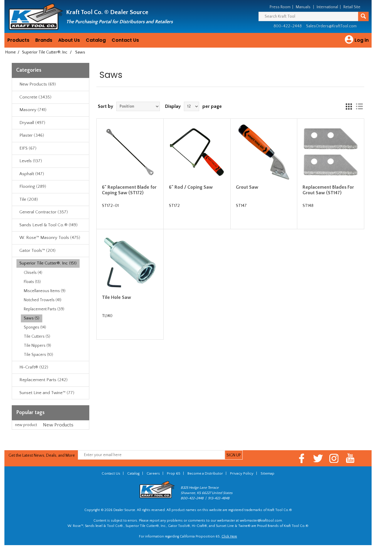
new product (26, 425)
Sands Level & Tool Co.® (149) (48, 224)
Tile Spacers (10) (38, 354)
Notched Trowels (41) (42, 300)
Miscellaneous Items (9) (45, 291)
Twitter (318, 458)
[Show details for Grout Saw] (264, 152)
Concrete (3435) (35, 97)
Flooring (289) (32, 186)
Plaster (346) (31, 135)
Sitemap (267, 473)
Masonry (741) (32, 109)
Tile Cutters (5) (37, 336)
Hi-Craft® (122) (33, 367)
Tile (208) (28, 199)
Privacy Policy (242, 473)
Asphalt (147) (31, 173)
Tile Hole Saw (116, 297)
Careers (153, 473)
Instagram (334, 458)
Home (10, 52)
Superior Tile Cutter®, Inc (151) (48, 263)
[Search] (363, 16)
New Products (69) (37, 84)
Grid (348, 106)
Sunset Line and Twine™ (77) (46, 392)
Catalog (96, 40)
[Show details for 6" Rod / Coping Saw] (197, 152)
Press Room (280, 7)
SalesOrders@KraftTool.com (331, 26)
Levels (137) (30, 160)
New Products (58, 425)
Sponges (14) (35, 327)
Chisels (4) (33, 272)
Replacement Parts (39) (44, 309)
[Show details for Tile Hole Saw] (130, 262)
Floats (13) (32, 281)
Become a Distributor (205, 473)
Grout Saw (247, 187)
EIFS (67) (27, 148)
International (327, 7)
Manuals (303, 7)
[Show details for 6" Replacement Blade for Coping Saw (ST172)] (130, 152)
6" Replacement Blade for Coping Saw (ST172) (129, 190)
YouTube (350, 458)
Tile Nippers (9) (37, 345)
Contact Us (125, 40)
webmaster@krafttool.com (261, 520)
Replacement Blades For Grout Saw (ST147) (328, 190)
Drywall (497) (32, 122)
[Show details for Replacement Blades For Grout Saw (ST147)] (330, 152)
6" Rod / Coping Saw (191, 187)
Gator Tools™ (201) (37, 250)
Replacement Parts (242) (43, 379)
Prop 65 (173, 473)
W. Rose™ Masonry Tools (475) (49, 237)
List (359, 106)
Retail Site (351, 7)
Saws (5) (31, 318)
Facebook (301, 458)
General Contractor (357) (43, 212)
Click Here (229, 536)
